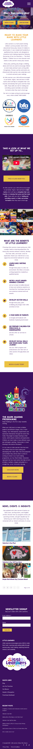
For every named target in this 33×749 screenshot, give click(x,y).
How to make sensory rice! (8, 731)
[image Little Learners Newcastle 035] (8, 228)
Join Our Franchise (7, 686)
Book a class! (9, 22)
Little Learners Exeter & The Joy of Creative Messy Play (14, 728)
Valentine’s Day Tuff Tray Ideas (12, 562)
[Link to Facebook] (23, 745)
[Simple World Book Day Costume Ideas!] (16, 570)
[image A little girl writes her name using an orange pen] (24, 215)
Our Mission (5, 689)
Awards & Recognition (8, 692)
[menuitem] (28, 3)
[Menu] (28, 3)
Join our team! (23, 22)
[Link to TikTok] (29, 745)
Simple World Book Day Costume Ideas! (15, 579)
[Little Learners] (13, 3)
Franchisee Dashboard (8, 695)
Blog (3, 683)
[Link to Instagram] (26, 745)
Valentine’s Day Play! (9, 543)
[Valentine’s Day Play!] (16, 534)
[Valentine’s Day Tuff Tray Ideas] (16, 553)
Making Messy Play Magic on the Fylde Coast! (12, 717)
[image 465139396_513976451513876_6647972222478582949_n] (24, 228)
